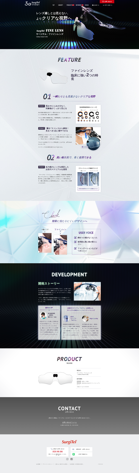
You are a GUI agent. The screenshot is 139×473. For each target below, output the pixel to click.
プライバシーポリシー (47, 464)
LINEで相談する (82, 454)
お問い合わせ (108, 1)
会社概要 (38, 464)
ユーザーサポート (107, 5)
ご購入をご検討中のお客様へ (61, 464)
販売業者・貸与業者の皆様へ (76, 464)
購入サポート (95, 5)
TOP (53, 5)
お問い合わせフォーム (69, 422)
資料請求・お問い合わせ (83, 449)
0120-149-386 (58, 451)
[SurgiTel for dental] (32, 3)
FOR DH (87, 5)
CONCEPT (60, 5)
